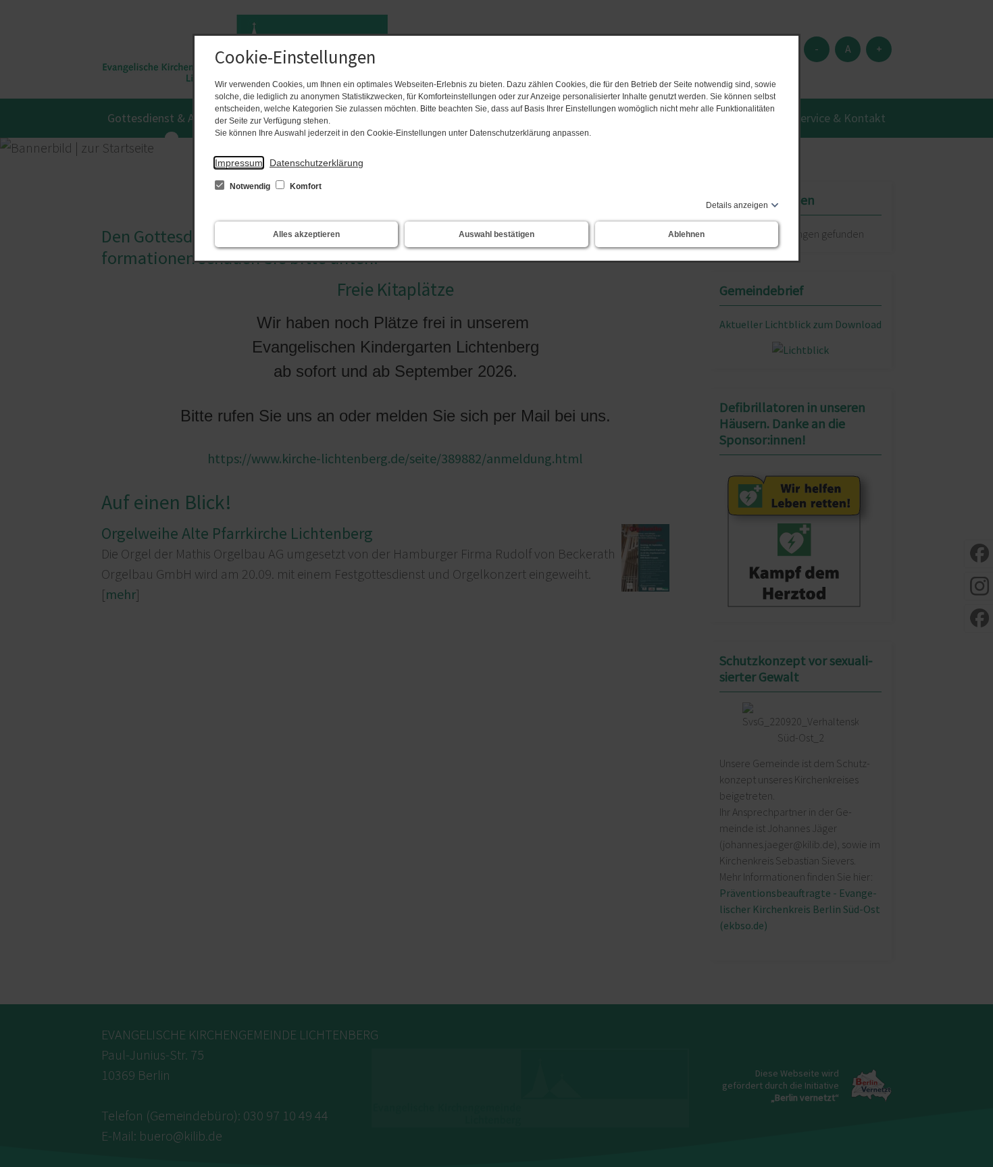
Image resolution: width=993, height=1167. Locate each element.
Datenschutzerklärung (316, 162)
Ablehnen (686, 234)
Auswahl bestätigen (496, 234)
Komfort (305, 186)
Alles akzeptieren (306, 234)
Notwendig (250, 186)
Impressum (239, 162)
